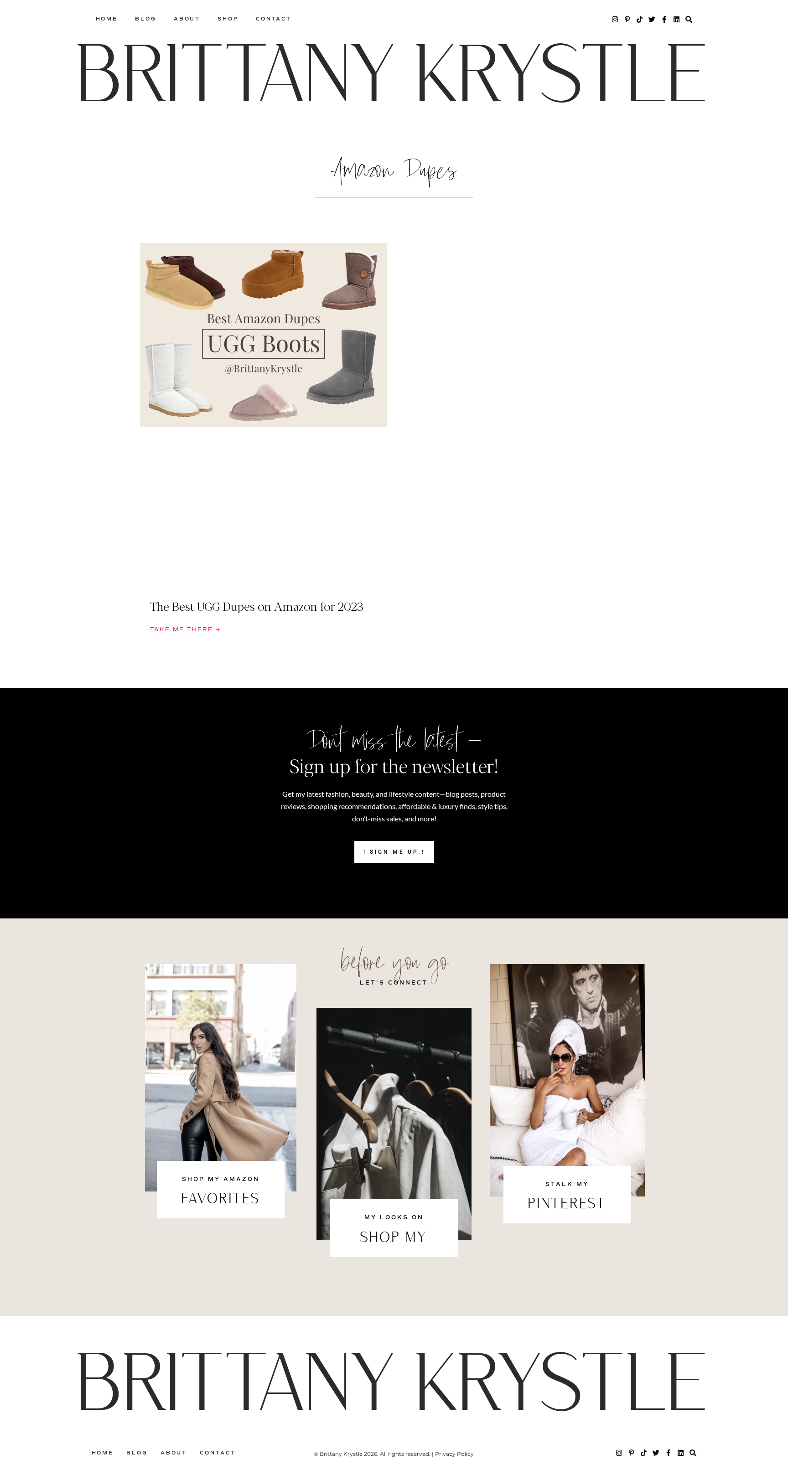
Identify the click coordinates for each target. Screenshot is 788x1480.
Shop (228, 19)
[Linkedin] (676, 19)
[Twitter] (651, 19)
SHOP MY (393, 1238)
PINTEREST (567, 1204)
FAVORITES (220, 1199)
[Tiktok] (639, 19)
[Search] (688, 19)
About (187, 19)
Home (107, 19)
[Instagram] (615, 19)
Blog (145, 19)
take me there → (185, 629)
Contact (273, 19)
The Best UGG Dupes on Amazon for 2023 (256, 605)
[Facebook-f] (664, 19)
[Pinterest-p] (627, 19)
